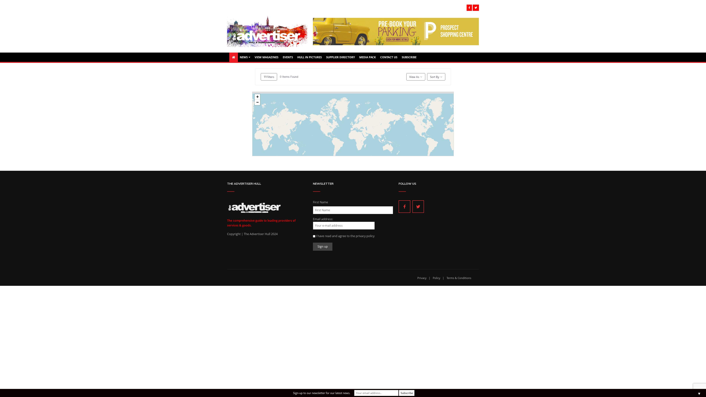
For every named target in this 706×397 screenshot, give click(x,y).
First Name (320, 202)
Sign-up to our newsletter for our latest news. (321, 393)
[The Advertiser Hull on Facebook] (404, 206)
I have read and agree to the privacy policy (345, 236)
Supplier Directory (340, 57)
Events (288, 57)
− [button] (257, 102)
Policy (436, 278)
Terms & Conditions (459, 278)
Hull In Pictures (309, 57)
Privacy (422, 278)
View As (414, 77)
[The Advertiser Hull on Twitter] (418, 206)
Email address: (323, 219)
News (244, 57)
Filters (270, 77)
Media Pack (367, 57)
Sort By (434, 77)
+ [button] (257, 96)
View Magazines (266, 57)
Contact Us (388, 57)
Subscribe (409, 57)
